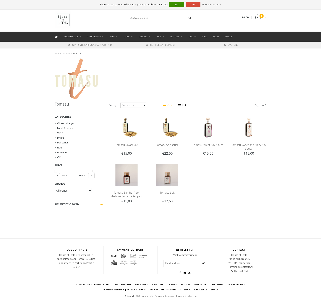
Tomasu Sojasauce (126, 145)
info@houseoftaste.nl (241, 266)
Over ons (233, 44)
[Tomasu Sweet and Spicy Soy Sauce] (249, 127)
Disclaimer (217, 284)
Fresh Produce (93, 36)
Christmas (141, 284)
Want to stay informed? (185, 255)
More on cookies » (211, 4)
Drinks (127, 36)
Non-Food (174, 36)
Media (216, 36)
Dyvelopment (191, 296)
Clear (101, 204)
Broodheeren (123, 284)
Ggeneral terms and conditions (187, 284)
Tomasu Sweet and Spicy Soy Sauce (248, 146)
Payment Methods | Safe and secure (124, 289)
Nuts (159, 36)
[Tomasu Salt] (167, 175)
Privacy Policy (236, 284)
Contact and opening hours (93, 284)
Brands (66, 53)
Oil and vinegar (71, 36)
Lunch (214, 289)
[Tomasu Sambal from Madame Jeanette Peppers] (127, 175)
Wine (112, 36)
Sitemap (185, 289)
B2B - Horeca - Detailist (162, 44)
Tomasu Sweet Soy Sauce (208, 145)
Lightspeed (169, 296)
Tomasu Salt (167, 192)
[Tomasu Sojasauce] (127, 127)
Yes (177, 4)
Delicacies (143, 36)
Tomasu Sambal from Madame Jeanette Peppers (127, 194)
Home (58, 53)
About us (157, 284)
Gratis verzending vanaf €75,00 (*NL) (92, 44)
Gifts (191, 36)
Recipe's (228, 36)
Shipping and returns (163, 289)
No (193, 4)
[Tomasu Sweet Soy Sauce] (208, 127)
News (204, 36)
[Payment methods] (113, 256)
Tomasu (77, 53)
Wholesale (200, 289)
